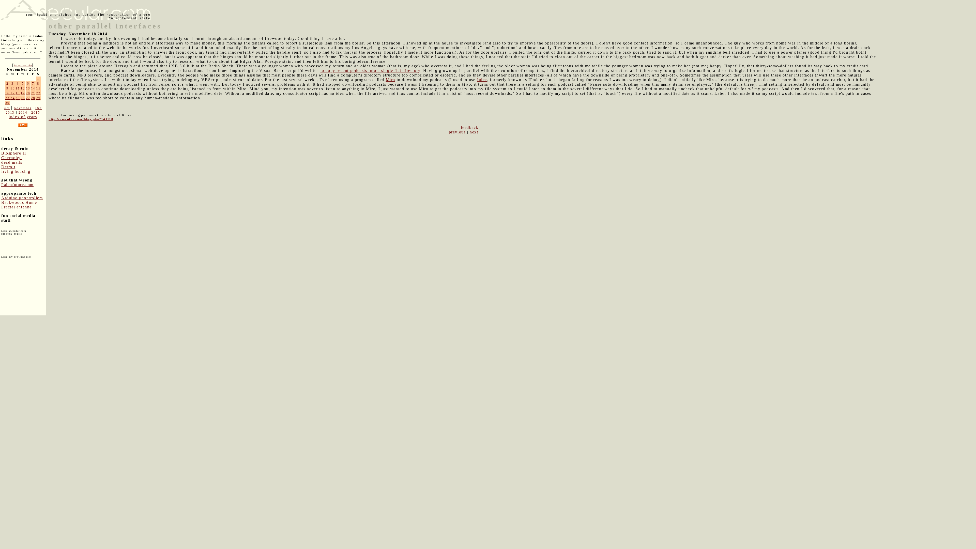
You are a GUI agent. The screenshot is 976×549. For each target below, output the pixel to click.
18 (18, 93)
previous (457, 132)
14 (33, 88)
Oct (7, 108)
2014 (23, 112)
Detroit (8, 167)
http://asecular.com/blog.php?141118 (81, 119)
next (474, 132)
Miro (390, 80)
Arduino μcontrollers (22, 198)
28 (33, 98)
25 (18, 98)
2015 (35, 112)
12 (23, 88)
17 (12, 93)
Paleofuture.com (17, 184)
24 (12, 98)
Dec (38, 108)
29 (38, 98)
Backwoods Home (19, 202)
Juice (482, 80)
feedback (470, 127)
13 (28, 88)
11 (18, 88)
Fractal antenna (16, 207)
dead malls (11, 162)
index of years (23, 117)
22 (38, 93)
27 (28, 98)
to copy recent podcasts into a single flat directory (370, 70)
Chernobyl (11, 158)
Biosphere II (13, 153)
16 (7, 93)
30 (7, 103)
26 (23, 98)
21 (33, 93)
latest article (23, 65)
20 (28, 93)
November (23, 108)
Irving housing (15, 171)
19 (23, 93)
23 (7, 98)
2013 (10, 112)
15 (38, 88)
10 (12, 88)
